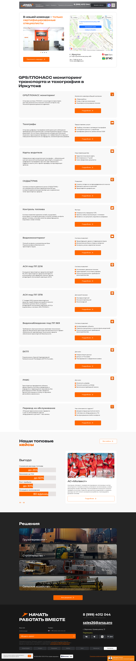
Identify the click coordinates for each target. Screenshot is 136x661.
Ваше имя (22, 628)
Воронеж (38, 4)
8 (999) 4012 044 (82, 4)
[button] (98, 5)
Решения (53, 5)
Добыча (28, 570)
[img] (110, 637)
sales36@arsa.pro (39, 5)
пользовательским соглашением (59, 644)
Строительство (33, 555)
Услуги (47, 5)
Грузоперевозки (34, 539)
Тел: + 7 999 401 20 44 (76, 59)
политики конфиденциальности (60, 642)
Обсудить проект (27, 636)
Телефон (50, 628)
